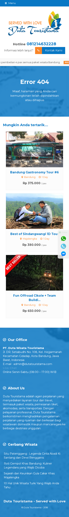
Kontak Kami (53, 50)
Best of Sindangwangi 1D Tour (34, 234)
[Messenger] (63, 254)
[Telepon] (63, 246)
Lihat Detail (38, 149)
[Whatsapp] (63, 238)
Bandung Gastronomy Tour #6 (34, 172)
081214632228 (41, 43)
